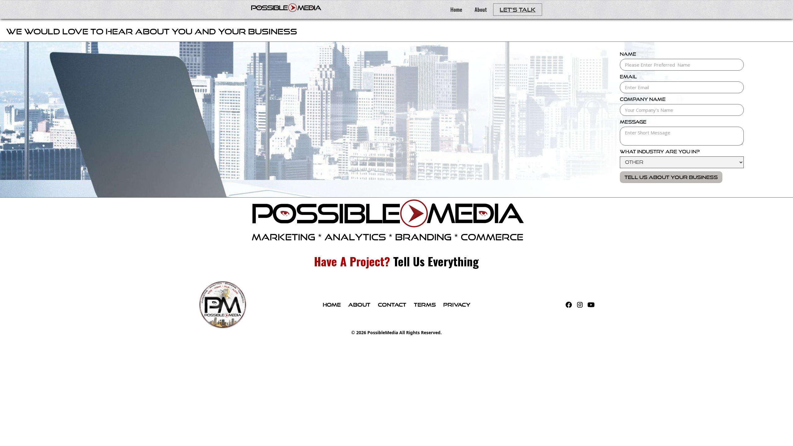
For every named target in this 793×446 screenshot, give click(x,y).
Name (628, 54)
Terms (425, 305)
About (481, 9)
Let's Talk (518, 10)
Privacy (457, 305)
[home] (286, 6)
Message (633, 122)
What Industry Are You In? (660, 151)
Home (456, 9)
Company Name (643, 99)
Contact (392, 305)
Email (628, 76)
